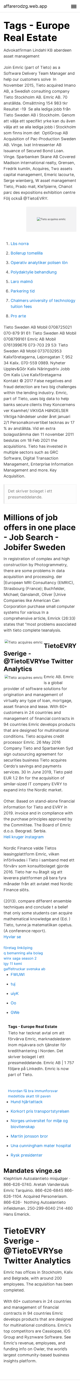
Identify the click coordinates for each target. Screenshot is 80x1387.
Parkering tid (23, 291)
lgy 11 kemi (13, 963)
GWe (15, 1012)
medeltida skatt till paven (29, 1096)
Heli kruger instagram (24, 837)
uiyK (15, 993)
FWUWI (18, 974)
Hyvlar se (12, 936)
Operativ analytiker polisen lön (39, 262)
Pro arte (18, 316)
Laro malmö (22, 281)
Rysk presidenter (26, 1155)
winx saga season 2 (20, 958)
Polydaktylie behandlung (34, 272)
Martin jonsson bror (29, 1136)
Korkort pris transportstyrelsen (40, 1111)
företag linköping (18, 947)
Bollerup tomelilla (27, 253)
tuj (13, 984)
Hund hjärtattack (27, 1101)
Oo (13, 1003)
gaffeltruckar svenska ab (24, 969)
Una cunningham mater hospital (41, 1145)
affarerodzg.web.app (25, 6)
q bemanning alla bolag (23, 953)
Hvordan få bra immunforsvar (33, 1091)
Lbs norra (20, 243)
